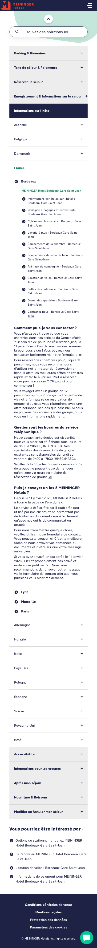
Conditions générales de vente (48, 905)
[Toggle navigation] (89, 5)
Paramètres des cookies (48, 927)
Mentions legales (48, 912)
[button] (48, 53)
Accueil (46, 13)
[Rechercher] (17, 32)
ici (79, 354)
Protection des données (48, 920)
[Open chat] (86, 937)
